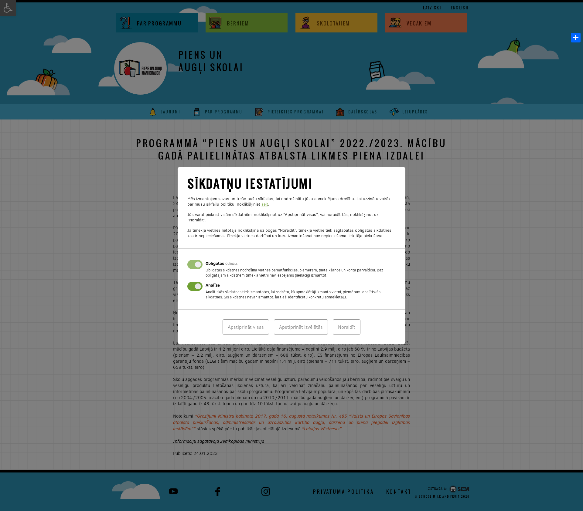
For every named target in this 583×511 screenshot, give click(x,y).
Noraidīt (346, 327)
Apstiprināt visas (246, 327)
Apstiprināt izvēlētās (301, 327)
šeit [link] (264, 204)
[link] (576, 38)
